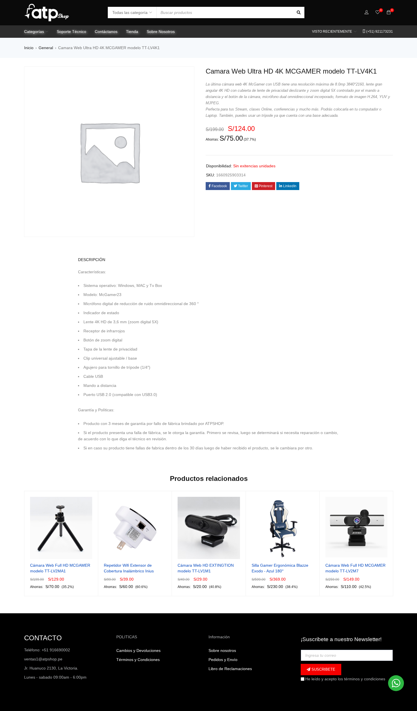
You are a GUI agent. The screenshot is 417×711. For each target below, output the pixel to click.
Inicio (28, 47)
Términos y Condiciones (138, 659)
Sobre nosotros (222, 650)
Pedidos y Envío (222, 659)
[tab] (88, 259)
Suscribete (322, 669)
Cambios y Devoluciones (138, 650)
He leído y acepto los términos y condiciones (345, 679)
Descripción (91, 259)
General (46, 47)
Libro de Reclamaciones (230, 668)
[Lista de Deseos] (378, 13)
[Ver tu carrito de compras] (389, 12)
